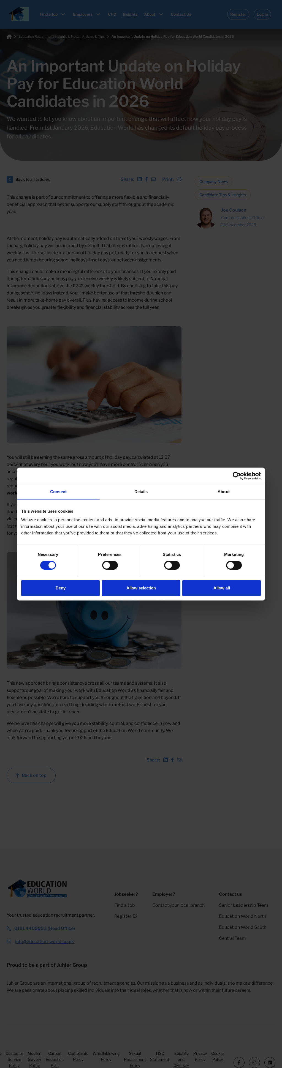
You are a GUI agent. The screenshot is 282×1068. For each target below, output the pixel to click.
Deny (61, 588)
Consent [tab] (58, 491)
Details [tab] (141, 491)
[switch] (110, 565)
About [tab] (224, 491)
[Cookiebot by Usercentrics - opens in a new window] (237, 476)
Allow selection (141, 588)
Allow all (221, 588)
